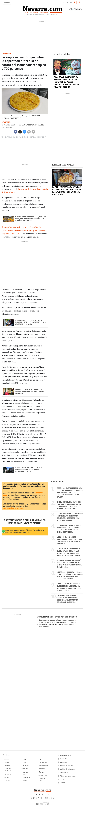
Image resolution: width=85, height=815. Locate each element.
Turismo (63, 779)
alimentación (24, 137)
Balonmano (43, 760)
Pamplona (7, 774)
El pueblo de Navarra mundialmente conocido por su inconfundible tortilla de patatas (29, 470)
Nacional (42, 769)
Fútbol (24, 775)
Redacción (6, 122)
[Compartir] (15, 131)
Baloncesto (26, 777)
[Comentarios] (33, 131)
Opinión (6, 778)
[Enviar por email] (29, 131)
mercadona (41, 137)
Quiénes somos (65, 755)
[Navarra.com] (42, 9)
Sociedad (8, 771)
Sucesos (7, 765)
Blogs (24, 763)
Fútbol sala (43, 763)
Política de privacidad (67, 769)
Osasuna (24, 769)
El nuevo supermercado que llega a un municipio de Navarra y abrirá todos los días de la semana (30, 218)
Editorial (7, 780)
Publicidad (64, 762)
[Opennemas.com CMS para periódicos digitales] (42, 800)
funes (15, 137)
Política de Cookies (66, 766)
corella (33, 137)
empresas (8, 137)
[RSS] (48, 794)
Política (7, 763)
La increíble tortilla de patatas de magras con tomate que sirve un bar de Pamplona (30, 391)
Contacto (63, 759)
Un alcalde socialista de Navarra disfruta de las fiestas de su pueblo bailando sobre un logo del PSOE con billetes (66, 82)
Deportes (24, 772)
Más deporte (44, 765)
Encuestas (26, 765)
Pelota (25, 780)
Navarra (6, 760)
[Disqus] (59, 659)
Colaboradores (27, 760)
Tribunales (8, 768)
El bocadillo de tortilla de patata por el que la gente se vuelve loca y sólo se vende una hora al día (30, 322)
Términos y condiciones (65, 616)
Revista (41, 772)
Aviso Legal (64, 773)
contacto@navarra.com (13, 508)
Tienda (62, 783)
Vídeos (42, 781)
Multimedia (43, 775)
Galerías (42, 778)
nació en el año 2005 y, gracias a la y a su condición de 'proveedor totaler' (24, 230)
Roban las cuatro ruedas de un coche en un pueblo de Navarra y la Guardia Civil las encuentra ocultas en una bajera (70, 492)
